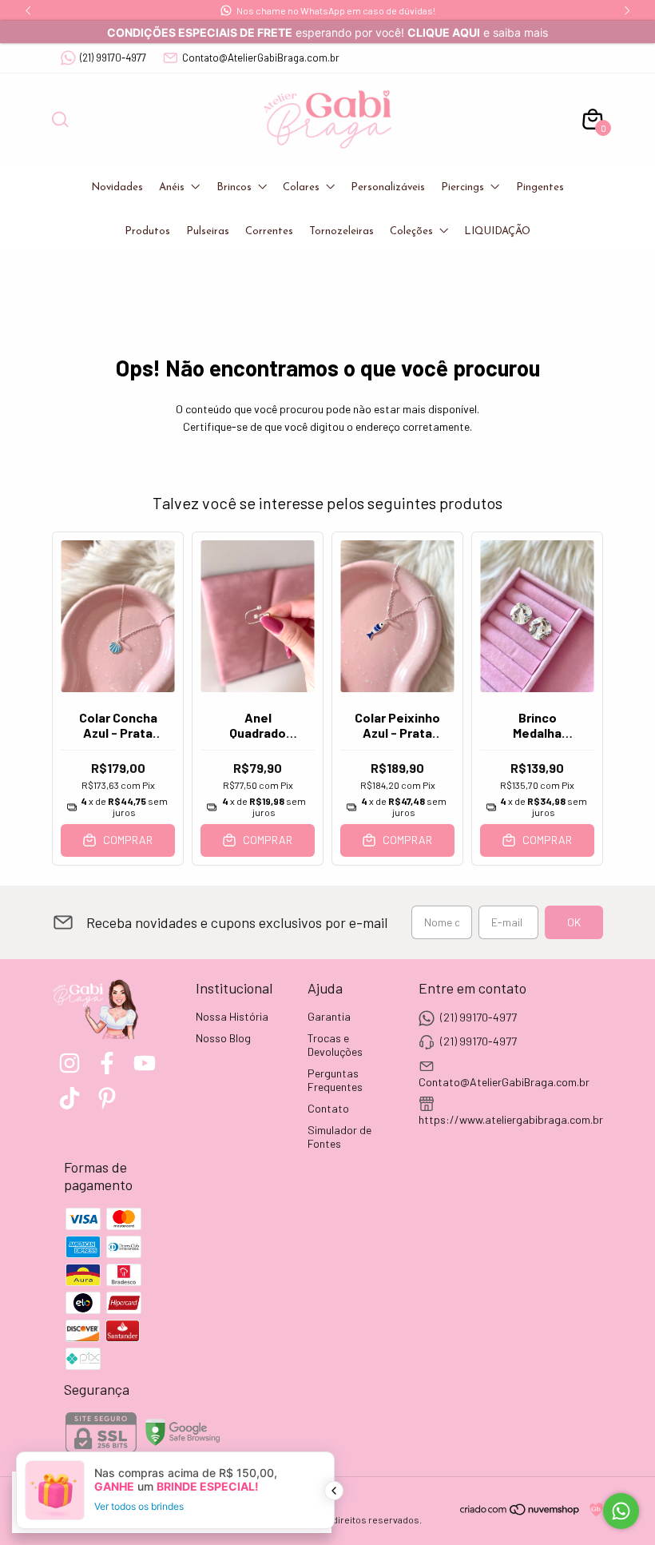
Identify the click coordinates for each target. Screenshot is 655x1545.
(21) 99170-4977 (113, 57)
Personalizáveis (388, 187)
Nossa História (232, 1016)
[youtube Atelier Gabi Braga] (144, 1063)
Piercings (462, 187)
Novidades (117, 187)
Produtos (147, 231)
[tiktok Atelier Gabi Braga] (69, 1098)
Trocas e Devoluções (335, 1044)
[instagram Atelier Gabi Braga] (69, 1063)
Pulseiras (207, 231)
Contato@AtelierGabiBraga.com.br (260, 57)
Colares (301, 187)
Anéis (172, 187)
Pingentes (540, 187)
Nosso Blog (223, 1038)
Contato (328, 1108)
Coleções (411, 231)
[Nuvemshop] (520, 1512)
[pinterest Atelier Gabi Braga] (107, 1098)
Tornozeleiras (341, 231)
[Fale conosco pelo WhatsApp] (621, 1511)
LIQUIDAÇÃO (497, 231)
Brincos (234, 187)
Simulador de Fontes (339, 1136)
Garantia (329, 1016)
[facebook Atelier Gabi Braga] (107, 1063)
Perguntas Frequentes (335, 1079)
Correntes (269, 231)
